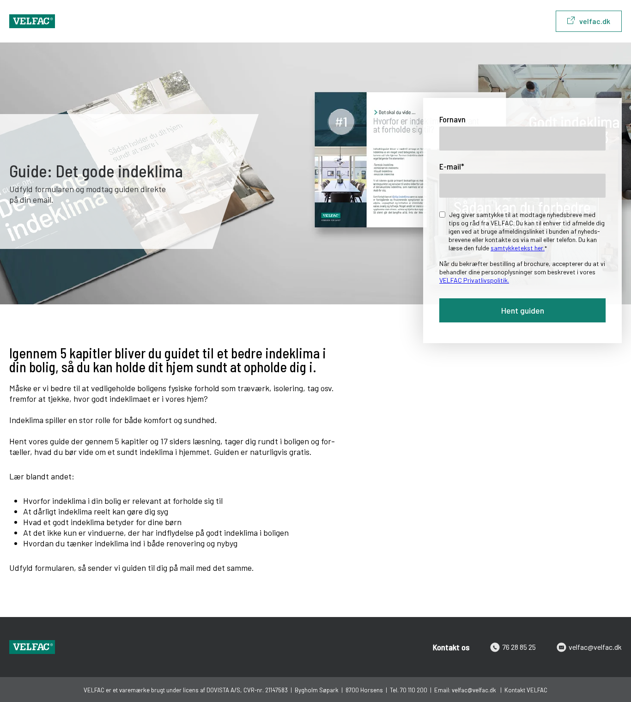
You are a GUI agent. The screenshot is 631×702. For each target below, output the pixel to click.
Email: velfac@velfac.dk (466, 690)
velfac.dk (594, 21)
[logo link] (32, 21)
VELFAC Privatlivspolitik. (474, 280)
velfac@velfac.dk (595, 646)
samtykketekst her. (518, 248)
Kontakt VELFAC (525, 690)
